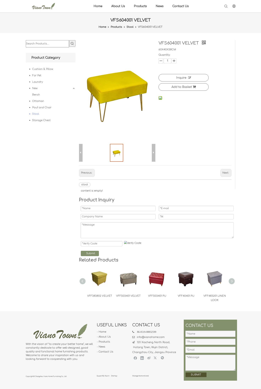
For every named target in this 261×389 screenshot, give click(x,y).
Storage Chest (41, 120)
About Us (118, 6)
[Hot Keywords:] (72, 43)
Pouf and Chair (41, 107)
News (160, 6)
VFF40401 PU (186, 296)
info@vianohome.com (151, 337)
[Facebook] (135, 358)
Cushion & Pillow (42, 69)
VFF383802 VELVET (99, 296)
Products (140, 6)
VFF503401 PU (157, 296)
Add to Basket (182, 87)
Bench (36, 94)
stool (84, 184)
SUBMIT (196, 374)
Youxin (107, 376)
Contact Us (180, 6)
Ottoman (38, 101)
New (34, 88)
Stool (35, 114)
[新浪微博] (149, 358)
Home (98, 6)
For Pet (36, 75)
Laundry (37, 82)
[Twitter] (155, 358)
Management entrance (140, 376)
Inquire (181, 77)
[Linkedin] (142, 358)
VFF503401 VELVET (128, 296)
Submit (90, 253)
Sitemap (114, 376)
